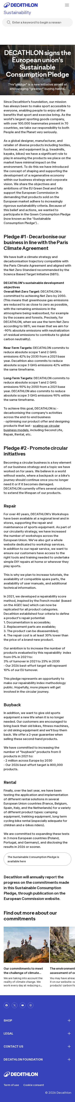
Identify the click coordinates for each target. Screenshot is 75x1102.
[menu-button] (67, 5)
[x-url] (14, 1005)
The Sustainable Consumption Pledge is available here (33, 859)
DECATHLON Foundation (23, 1059)
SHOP (8, 1020)
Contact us (13, 1046)
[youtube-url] (22, 1005)
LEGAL (8, 1033)
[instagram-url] (30, 1005)
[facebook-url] (6, 1005)
